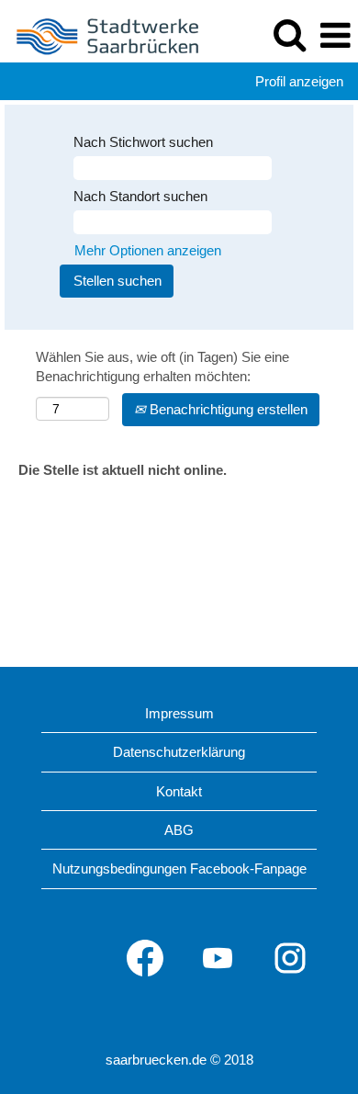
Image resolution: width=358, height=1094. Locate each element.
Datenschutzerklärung (179, 752)
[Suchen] (289, 34)
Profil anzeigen (299, 81)
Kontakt (179, 791)
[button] (335, 35)
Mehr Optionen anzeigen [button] (147, 250)
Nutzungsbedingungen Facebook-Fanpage (179, 868)
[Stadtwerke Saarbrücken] (101, 34)
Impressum (179, 713)
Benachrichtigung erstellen (227, 409)
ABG (179, 830)
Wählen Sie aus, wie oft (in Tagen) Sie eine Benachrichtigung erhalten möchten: (162, 366)
